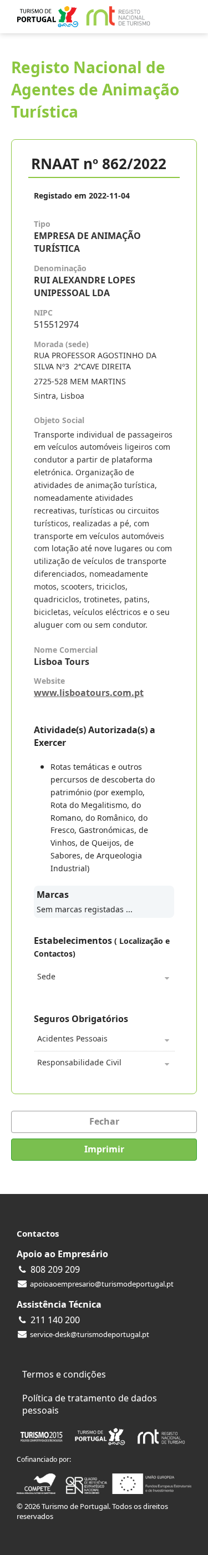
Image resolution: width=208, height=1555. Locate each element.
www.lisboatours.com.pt (89, 693)
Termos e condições (64, 1374)
